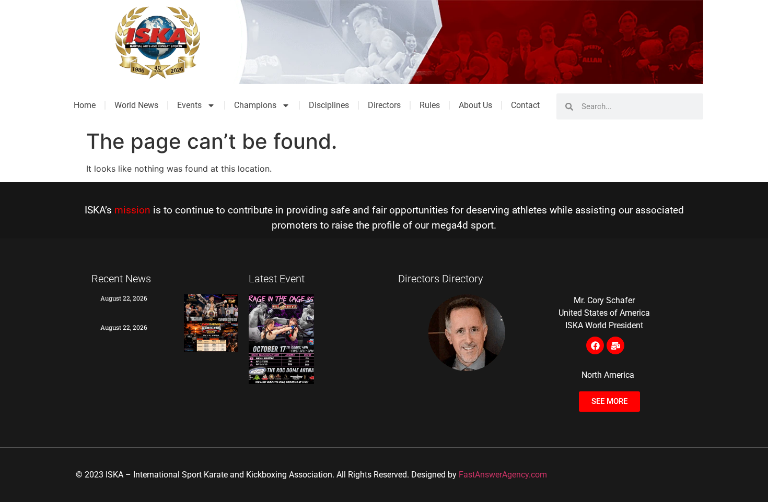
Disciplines (329, 105)
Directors (384, 105)
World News (136, 105)
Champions (255, 105)
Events (189, 105)
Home (85, 105)
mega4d (450, 225)
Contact (525, 105)
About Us (475, 105)
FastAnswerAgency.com (503, 475)
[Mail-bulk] (615, 345)
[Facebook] (595, 345)
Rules (430, 105)
